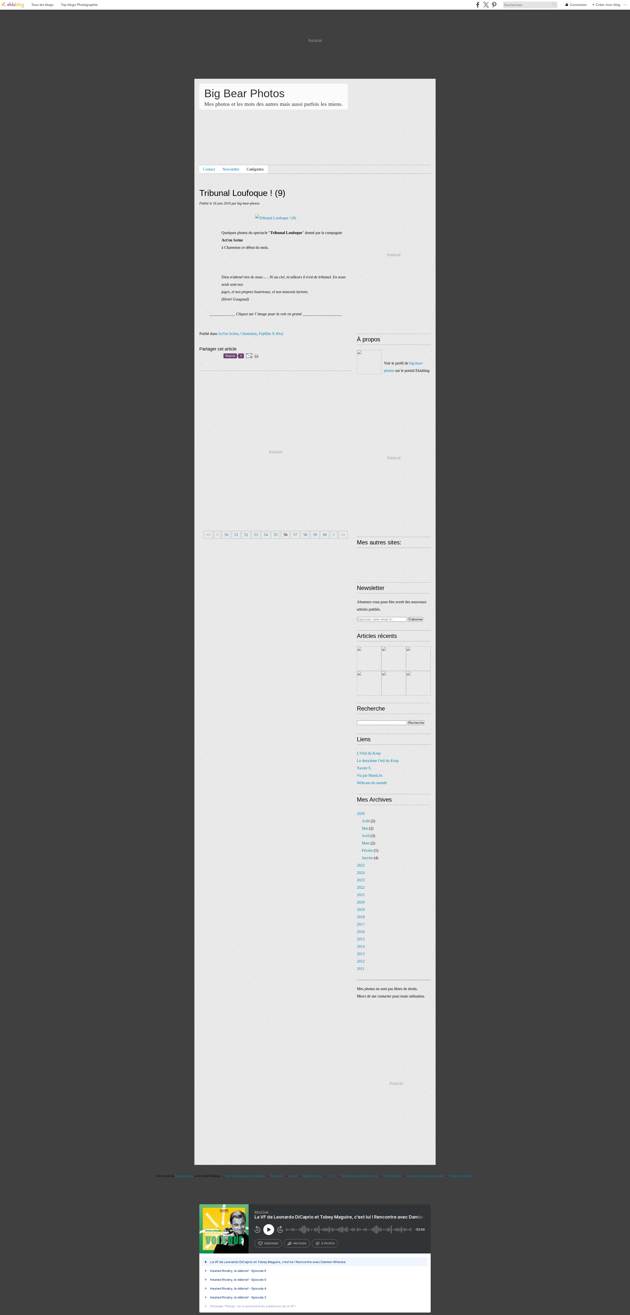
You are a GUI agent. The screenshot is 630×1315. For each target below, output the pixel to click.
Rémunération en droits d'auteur (359, 1176)
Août (366, 821)
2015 (361, 939)
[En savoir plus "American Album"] (418, 683)
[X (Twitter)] (486, 5)
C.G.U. (332, 1176)
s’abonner (271, 1243)
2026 (361, 813)
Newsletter (230, 169)
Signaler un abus (312, 1176)
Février (367, 850)
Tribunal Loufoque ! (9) (242, 193)
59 (315, 535)
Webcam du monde (372, 783)
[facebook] (478, 5)
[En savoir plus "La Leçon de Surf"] (393, 658)
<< (208, 535)
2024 (361, 873)
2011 (360, 968)
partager (299, 1243)
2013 (361, 954)
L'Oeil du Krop (369, 753)
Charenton (248, 334)
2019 (361, 909)
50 (226, 535)
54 (266, 535)
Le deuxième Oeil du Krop (378, 761)
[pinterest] (494, 5)
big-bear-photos (184, 1176)
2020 (361, 902)
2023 (361, 880)
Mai (365, 828)
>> (343, 535)
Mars (366, 843)
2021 (361, 895)
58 (305, 535)
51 (236, 535)
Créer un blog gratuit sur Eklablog (245, 1176)
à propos (327, 1243)
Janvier (367, 858)
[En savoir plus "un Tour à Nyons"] (418, 658)
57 (295, 535)
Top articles (276, 1176)
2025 (361, 865)
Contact (209, 169)
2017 (361, 924)
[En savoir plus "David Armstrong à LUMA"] (393, 683)
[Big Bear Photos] (369, 362)
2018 (361, 917)
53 (256, 535)
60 (325, 535)
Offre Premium (392, 1176)
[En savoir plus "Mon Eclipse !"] (369, 658)
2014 (361, 946)
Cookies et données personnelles (425, 1176)
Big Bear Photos (244, 93)
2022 (361, 887)
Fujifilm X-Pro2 (271, 334)
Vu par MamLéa (369, 775)
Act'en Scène (228, 334)
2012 (361, 961)
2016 (361, 932)
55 (276, 535)
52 (246, 535)
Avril (366, 836)
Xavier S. (364, 768)
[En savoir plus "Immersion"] (369, 683)
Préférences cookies (460, 1176)
